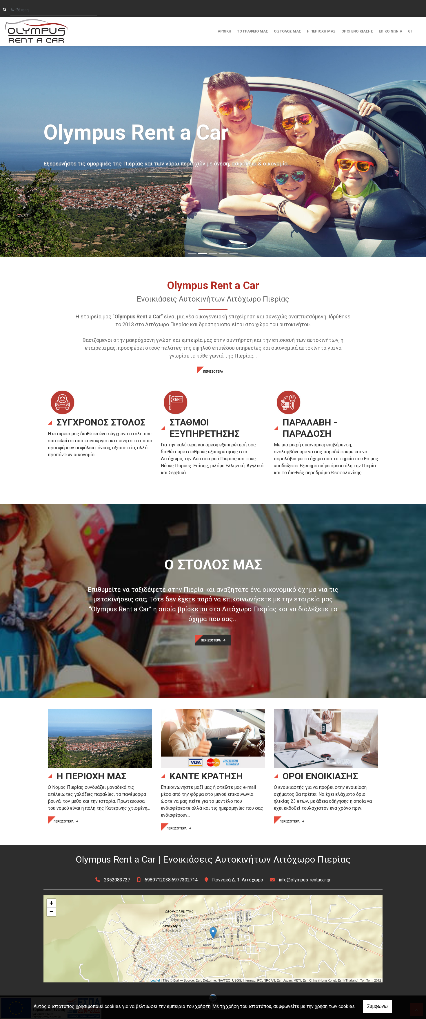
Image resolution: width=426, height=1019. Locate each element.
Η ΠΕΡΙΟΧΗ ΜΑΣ (321, 31)
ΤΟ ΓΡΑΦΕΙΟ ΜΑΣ (252, 31)
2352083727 (117, 880)
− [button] (51, 911)
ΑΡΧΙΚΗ (224, 31)
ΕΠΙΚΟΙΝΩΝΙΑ (390, 31)
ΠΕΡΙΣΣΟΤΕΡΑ (213, 371)
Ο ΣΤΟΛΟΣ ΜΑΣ (287, 31)
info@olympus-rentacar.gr (305, 880)
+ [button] (51, 903)
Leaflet (155, 980)
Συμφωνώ (377, 1006)
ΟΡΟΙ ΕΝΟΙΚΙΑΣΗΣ (357, 31)
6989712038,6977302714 (171, 880)
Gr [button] (410, 31)
